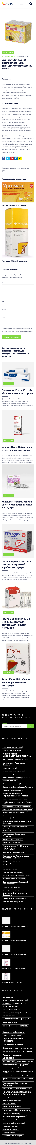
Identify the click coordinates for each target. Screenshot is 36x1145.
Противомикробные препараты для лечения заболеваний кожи (18, 890)
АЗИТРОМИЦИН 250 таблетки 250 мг (14, 954)
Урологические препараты (13, 1136)
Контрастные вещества (26, 1048)
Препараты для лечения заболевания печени (15, 812)
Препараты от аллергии (8, 1097)
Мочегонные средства (25, 1061)
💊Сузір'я (7, 3)
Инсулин (23, 784)
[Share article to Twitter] (8, 158)
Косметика (27, 1051)
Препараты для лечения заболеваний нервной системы (17, 1075)
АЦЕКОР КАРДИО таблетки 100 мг (13, 968)
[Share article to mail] (20, 158)
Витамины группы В (10, 1007)
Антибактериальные (9, 997)
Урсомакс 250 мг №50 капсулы (14, 205)
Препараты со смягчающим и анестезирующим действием (17, 875)
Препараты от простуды (16, 1110)
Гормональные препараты (14, 1032)
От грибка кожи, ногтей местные (13, 1068)
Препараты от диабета (9, 1103)
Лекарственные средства (12, 1056)
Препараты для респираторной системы (17, 822)
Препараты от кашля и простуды (16, 847)
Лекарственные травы (9, 1061)
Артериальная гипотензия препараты (14, 764)
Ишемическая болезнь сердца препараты (18, 787)
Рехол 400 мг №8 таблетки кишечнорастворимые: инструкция (16, 682)
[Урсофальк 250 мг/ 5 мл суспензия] (18, 258)
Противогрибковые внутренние (13, 1120)
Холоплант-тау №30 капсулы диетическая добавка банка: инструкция (17, 504)
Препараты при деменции (11, 864)
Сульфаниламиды (9, 1132)
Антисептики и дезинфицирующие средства (17, 755)
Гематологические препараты (16, 1019)
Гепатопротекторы (8, 52)
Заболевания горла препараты (16, 777)
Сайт (3, 317)
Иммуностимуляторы (10, 784)
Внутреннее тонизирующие (9, 1015)
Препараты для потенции (11, 818)
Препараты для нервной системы (15, 1084)
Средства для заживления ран (15, 899)
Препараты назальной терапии (14, 835)
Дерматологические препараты (13, 1039)
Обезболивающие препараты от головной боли (17, 802)
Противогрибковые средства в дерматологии (15, 883)
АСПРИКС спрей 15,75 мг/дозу (12, 982)
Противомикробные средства (13, 1123)
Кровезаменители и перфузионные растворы (15, 794)
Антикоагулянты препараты (12, 750)
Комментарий (6, 283)
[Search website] (31, 3)
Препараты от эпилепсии (11, 1113)
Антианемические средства (12, 747)
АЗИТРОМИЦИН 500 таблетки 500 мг (14, 940)
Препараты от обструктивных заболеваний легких (16, 857)
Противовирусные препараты (14, 1117)
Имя (3, 301)
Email (4, 309)
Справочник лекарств (10, 1129)
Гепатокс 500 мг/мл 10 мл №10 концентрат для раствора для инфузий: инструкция (16, 623)
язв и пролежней (23, 901)
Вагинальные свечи (9, 768)
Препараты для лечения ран (9, 815)
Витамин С (6, 1003)
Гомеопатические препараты (9, 1029)
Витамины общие (25, 1012)
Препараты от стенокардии (11, 861)
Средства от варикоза (10, 901)
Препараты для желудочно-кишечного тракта (18, 1072)
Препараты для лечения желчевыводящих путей (17, 809)
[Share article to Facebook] (3, 158)
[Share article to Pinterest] (12, 158)
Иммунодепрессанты (10, 780)
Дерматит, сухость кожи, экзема (12, 1035)
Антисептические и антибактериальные (15, 1000)
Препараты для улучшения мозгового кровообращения (15, 827)
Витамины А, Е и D (19, 1003)
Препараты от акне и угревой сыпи (12, 839)
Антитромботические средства (15, 759)
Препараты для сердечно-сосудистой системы (17, 1093)
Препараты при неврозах (10, 869)
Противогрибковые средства (14, 879)
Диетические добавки (13, 1044)
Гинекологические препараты (15, 1026)
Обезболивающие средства (15, 1065)
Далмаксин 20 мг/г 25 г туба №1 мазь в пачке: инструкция (18, 392)
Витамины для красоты (10, 1013)
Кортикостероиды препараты (13, 790)
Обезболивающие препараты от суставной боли (16, 806)
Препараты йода (7, 830)
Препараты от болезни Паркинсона (12, 1100)
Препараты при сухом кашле (12, 873)
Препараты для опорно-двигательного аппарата (17, 1088)
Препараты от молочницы (13, 852)
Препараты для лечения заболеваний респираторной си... (18, 1079)
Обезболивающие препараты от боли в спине (15, 799)
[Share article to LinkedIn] (16, 158)
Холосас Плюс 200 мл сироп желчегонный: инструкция (17, 449)
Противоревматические (10, 1126)
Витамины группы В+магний (11, 1010)
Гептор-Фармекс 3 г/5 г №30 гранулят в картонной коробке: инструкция (17, 564)
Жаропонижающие (9, 774)
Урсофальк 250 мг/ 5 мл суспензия (15, 261)
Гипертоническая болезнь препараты (13, 771)
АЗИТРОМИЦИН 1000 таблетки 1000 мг (15, 926)
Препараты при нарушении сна (10, 867)
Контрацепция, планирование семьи (11, 1051)
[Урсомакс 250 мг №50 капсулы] (18, 202)
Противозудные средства (11, 887)
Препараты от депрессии (11, 842)
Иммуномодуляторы (10, 1048)
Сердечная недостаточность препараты (15, 894)
